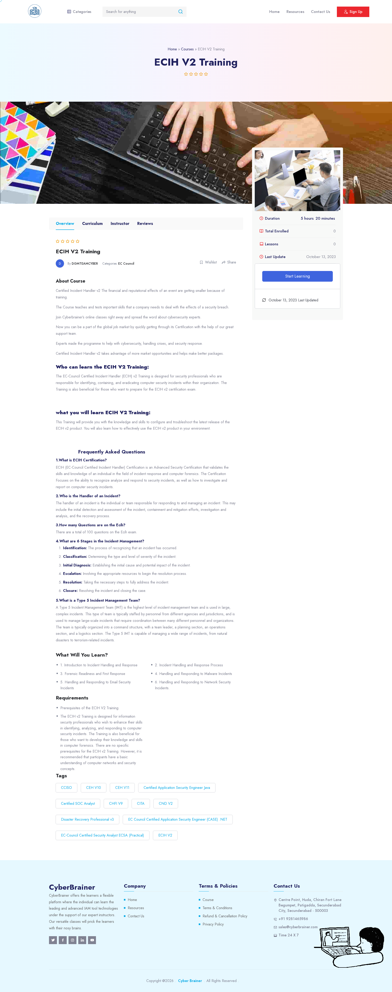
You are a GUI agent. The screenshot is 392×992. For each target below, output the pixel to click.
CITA (141, 803)
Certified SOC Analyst (78, 803)
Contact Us (320, 11)
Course (208, 899)
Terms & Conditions (217, 908)
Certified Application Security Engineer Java (177, 787)
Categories (82, 11)
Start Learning (297, 276)
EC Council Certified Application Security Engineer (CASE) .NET (177, 819)
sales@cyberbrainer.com (298, 927)
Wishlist (211, 262)
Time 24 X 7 (289, 935)
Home (274, 11)
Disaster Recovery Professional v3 (87, 819)
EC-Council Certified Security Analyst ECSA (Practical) (102, 835)
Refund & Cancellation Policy (225, 916)
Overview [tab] (65, 223)
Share (231, 262)
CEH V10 (93, 787)
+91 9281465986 (293, 918)
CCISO (66, 787)
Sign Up (356, 11)
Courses (187, 49)
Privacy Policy (213, 924)
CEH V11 (122, 787)
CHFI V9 (116, 803)
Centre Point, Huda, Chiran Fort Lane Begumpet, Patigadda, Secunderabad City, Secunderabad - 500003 (310, 905)
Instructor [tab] (120, 223)
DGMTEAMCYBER (85, 263)
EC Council (126, 263)
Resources (295, 11)
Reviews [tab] (145, 223)
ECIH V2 (165, 835)
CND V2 (166, 803)
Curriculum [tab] (92, 223)
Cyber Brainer (190, 980)
